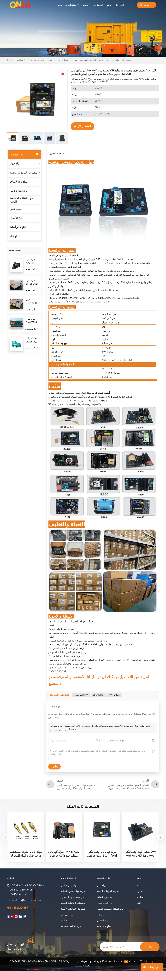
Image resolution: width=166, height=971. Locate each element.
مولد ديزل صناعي (69, 885)
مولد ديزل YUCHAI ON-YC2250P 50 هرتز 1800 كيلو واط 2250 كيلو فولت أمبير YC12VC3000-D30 (33, 261)
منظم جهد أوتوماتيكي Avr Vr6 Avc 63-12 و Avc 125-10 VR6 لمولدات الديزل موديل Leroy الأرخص (140, 854)
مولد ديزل (15, 163)
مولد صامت (66, 920)
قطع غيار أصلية (18, 227)
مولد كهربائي (67, 914)
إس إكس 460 (114, 695)
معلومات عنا (71, 5)
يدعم (108, 5)
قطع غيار (19, 60)
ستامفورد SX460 (81, 695)
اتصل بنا (120, 5)
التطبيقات (98, 5)
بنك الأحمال (16, 218)
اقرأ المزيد (30, 268)
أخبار (138, 903)
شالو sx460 (98, 695)
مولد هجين (15, 208)
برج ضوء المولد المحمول (72, 897)
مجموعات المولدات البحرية (73, 903)
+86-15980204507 (17, 907)
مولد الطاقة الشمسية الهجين (21, 200)
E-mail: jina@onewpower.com (26, 900)
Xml (142, 961)
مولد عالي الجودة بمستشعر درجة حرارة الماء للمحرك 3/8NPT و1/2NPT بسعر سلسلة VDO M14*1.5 (25, 854)
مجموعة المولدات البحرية (23, 172)
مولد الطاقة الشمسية (71, 926)
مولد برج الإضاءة (19, 181)
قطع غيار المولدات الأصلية (73, 908)
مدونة (139, 891)
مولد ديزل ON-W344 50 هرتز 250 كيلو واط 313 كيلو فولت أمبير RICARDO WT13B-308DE (31, 320)
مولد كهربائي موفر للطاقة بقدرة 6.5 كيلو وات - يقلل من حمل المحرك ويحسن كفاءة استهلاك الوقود (32, 340)
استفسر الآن (84, 126)
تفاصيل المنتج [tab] (57, 153)
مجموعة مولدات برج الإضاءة (74, 891)
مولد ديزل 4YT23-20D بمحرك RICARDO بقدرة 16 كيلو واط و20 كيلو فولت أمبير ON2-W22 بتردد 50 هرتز (31, 282)
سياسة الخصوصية (83, 965)
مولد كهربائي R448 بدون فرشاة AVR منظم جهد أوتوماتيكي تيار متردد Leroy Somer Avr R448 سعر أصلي (64, 854)
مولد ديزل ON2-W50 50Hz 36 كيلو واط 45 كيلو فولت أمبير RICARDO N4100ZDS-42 (32, 301)
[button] (160, 837)
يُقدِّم (150, 947)
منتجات (85, 5)
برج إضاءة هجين (18, 190)
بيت (60, 5)
